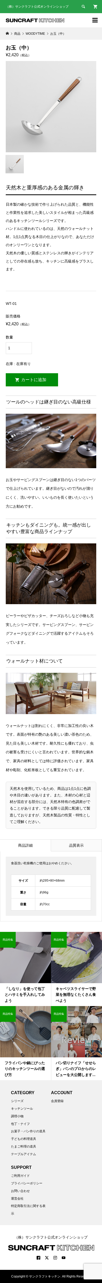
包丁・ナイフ (20, 1124)
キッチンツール (22, 1108)
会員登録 (57, 1101)
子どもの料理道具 (23, 1139)
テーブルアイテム (23, 1154)
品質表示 (76, 845)
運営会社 (17, 1198)
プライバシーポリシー (26, 1183)
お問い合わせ (20, 1191)
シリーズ (17, 1101)
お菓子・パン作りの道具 (28, 1131)
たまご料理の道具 (23, 1146)
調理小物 (17, 1116)
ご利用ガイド (20, 1176)
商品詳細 (25, 845)
